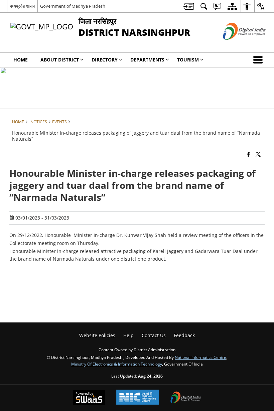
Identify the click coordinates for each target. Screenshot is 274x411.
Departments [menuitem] (147, 59)
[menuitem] (188, 6)
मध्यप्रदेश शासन (22, 6)
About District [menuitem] (59, 59)
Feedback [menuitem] (184, 335)
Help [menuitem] (128, 335)
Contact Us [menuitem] (154, 335)
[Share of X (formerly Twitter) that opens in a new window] (258, 154)
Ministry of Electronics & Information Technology (116, 364)
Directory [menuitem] (105, 59)
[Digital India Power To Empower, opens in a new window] (185, 398)
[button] (259, 60)
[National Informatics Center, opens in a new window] (137, 398)
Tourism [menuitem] (188, 59)
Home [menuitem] (20, 59)
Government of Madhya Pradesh (72, 6)
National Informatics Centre (200, 357)
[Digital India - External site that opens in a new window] (236, 45)
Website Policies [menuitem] (97, 335)
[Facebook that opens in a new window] (248, 154)
